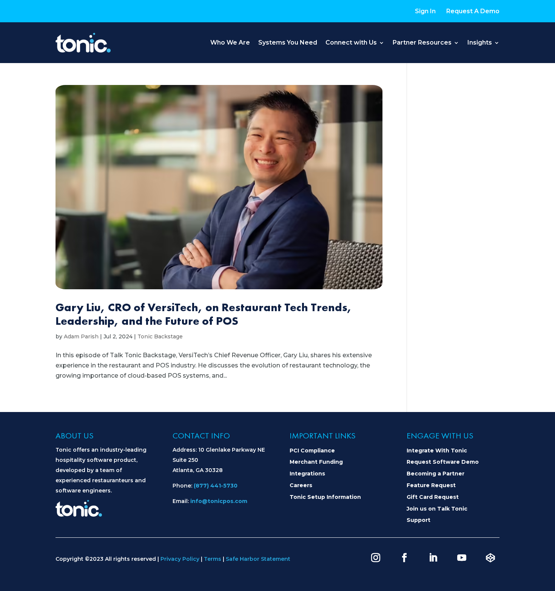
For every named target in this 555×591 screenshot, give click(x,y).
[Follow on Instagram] (376, 558)
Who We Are (230, 42)
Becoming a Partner (435, 473)
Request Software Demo (443, 461)
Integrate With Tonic (437, 450)
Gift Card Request (433, 497)
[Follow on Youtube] (462, 558)
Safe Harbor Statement (258, 559)
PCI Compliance (312, 450)
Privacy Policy (179, 559)
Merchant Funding (316, 461)
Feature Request (431, 485)
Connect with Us (351, 42)
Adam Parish (81, 336)
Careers (301, 485)
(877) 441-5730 (215, 485)
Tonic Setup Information (325, 497)
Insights (479, 42)
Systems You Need (287, 42)
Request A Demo (472, 11)
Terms (212, 559)
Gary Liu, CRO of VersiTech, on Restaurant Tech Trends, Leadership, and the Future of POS (203, 314)
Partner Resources (422, 42)
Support (418, 520)
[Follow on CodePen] (490, 558)
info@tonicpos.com (218, 501)
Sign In (425, 11)
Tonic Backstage (160, 336)
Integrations (307, 473)
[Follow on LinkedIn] (433, 558)
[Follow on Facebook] (404, 558)
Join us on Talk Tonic (437, 508)
